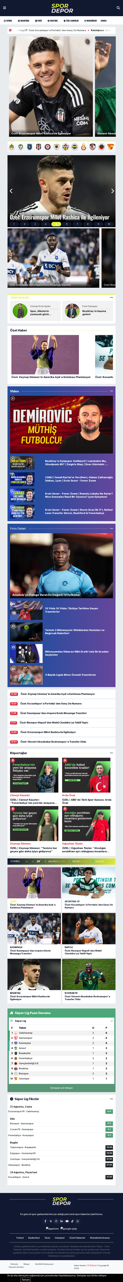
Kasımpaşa (16, 947)
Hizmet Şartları (16, 1267)
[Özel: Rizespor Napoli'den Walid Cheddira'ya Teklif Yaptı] (89, 928)
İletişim (14, 1264)
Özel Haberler (72, 20)
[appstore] (52, 1229)
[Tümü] (111, 753)
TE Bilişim (92, 1266)
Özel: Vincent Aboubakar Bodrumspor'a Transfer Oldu (53, 742)
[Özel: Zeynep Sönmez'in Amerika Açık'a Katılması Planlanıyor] (34, 882)
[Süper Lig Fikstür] (111, 1099)
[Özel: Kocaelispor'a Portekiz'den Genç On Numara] (89, 882)
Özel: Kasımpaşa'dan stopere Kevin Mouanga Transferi (81, 30)
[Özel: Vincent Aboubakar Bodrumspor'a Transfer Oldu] (89, 974)
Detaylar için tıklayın (61, 1088)
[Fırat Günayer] (72, 311)
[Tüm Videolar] (111, 391)
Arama (103, 20)
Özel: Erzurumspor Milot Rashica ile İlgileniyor (48, 732)
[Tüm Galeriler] (111, 528)
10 (109, 224)
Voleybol (54, 20)
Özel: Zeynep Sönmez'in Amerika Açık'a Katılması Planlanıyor (58, 694)
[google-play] (69, 1229)
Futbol (9, 20)
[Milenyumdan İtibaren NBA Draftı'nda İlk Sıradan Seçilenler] (26, 653)
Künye (26, 1264)
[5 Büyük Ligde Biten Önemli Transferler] (26, 675)
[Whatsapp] (77, 1221)
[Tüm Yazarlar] (111, 297)
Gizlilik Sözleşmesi (44, 1264)
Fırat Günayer (90, 306)
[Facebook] (45, 1221)
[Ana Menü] (4, 8)
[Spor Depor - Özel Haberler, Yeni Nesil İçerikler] (62, 8)
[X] (50, 1221)
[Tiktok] (72, 1221)
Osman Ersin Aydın (40, 306)
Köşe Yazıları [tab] (20, 297)
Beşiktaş (15, 993)
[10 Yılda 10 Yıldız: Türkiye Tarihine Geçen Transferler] (26, 610)
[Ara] (118, 8)
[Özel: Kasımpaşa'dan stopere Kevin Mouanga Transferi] (34, 928)
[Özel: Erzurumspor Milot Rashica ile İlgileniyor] (34, 974)
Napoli (69, 947)
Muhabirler (91, 20)
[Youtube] (66, 1221)
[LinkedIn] (61, 1221)
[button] (11, 191)
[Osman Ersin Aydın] (20, 311)
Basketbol (24, 20)
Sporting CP (72, 901)
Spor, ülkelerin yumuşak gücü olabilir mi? (39, 313)
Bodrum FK (71, 993)
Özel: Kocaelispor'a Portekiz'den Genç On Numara (51, 703)
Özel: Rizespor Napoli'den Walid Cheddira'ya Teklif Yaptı (54, 722)
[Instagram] (56, 1221)
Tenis (39, 20)
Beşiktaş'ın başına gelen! (94, 313)
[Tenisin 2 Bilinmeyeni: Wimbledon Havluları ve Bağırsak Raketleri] (26, 632)
